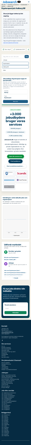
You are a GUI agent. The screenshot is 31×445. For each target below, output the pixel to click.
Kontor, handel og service (8, 380)
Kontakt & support (6, 347)
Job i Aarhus (5, 416)
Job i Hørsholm (5, 431)
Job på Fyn (4, 404)
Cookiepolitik (5, 354)
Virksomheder (5, 368)
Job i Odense (5, 417)
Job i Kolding (5, 423)
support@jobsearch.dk (7, 332)
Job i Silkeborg (5, 424)
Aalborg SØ (10, 6)
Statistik (4, 365)
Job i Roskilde (5, 427)
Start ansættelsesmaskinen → (15, 166)
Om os (3, 346)
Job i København (6, 415)
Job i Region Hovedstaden (8, 395)
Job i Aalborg (5, 419)
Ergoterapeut (24, 4)
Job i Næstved (5, 435)
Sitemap (4, 355)
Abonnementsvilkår (6, 348)
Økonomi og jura (6, 386)
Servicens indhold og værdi (8, 351)
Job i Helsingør (5, 432)
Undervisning (5, 384)
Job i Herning (5, 430)
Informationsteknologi (7, 377)
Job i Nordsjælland (6, 399)
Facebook (2, 340)
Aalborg (3, 6)
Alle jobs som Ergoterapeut (11, 257)
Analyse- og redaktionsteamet (9, 369)
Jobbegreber (5, 366)
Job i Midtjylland (6, 408)
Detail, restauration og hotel (8, 375)
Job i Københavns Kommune (9, 392)
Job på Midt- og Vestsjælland (9, 401)
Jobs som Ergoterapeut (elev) (12, 270)
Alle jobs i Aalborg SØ (9, 259)
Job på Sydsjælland (7, 402)
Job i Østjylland (5, 406)
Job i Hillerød (5, 428)
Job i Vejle (4, 426)
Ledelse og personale (7, 382)
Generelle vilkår (5, 350)
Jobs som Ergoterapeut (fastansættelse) (14, 272)
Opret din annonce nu (15, 156)
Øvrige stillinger (5, 387)
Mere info (15, 101)
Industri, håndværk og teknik (9, 376)
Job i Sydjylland (6, 409)
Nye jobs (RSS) (5, 357)
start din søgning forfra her (10, 42)
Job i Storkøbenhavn (7, 398)
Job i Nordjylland (6, 405)
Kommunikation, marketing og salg (10, 379)
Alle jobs (4, 4)
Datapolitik (4, 353)
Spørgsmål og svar (6, 364)
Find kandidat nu (15, 161)
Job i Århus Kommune (7, 394)
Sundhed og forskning (13, 4)
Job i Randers (5, 421)
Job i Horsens (5, 434)
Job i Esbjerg (5, 420)
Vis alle (16, 278)
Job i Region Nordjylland (8, 397)
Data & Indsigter (6, 362)
